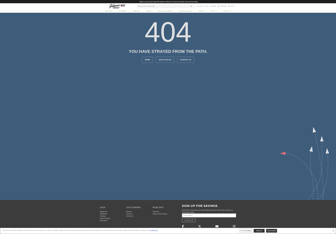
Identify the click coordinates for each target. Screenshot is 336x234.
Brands (148, 11)
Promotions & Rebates (165, 11)
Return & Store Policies (160, 214)
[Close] (333, 231)
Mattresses (122, 11)
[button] (198, 6)
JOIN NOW (188, 220)
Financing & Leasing (185, 11)
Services (201, 11)
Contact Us (227, 11)
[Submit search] (191, 6)
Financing (156, 211)
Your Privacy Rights (245, 230)
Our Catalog (165, 60)
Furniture (136, 11)
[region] (168, 231)
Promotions (103, 220)
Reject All (259, 230)
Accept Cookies (271, 230)
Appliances (108, 11)
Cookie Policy (154, 230)
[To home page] (117, 6)
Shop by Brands (105, 218)
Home (147, 60)
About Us (214, 11)
